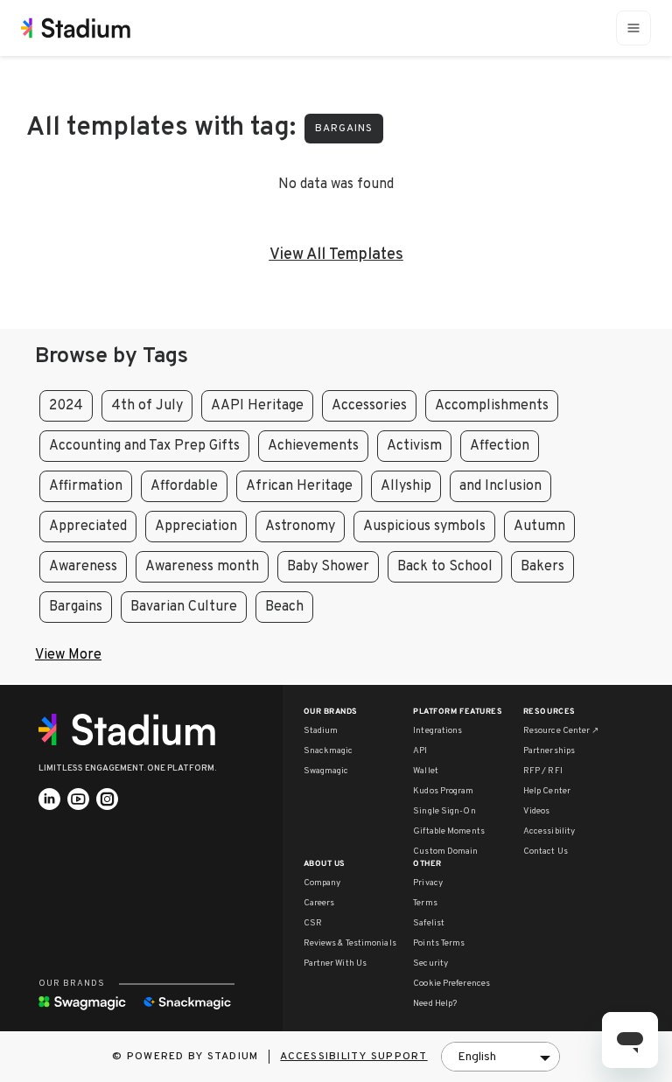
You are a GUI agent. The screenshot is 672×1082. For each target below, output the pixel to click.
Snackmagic (329, 751)
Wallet (425, 771)
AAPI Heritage (257, 406)
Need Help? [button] (435, 1003)
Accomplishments (492, 406)
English (477, 1057)
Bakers (542, 567)
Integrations (437, 730)
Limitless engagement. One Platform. (127, 768)
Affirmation (85, 486)
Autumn (539, 526)
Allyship (406, 486)
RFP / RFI (543, 771)
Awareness (83, 567)
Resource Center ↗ (561, 730)
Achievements (313, 446)
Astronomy (300, 526)
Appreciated (88, 526)
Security (430, 963)
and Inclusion (500, 486)
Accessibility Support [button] (353, 1056)
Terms (425, 903)
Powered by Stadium (193, 1057)
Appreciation (196, 526)
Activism (414, 446)
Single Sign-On (444, 811)
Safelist (428, 923)
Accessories (369, 406)
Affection (499, 446)
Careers (319, 903)
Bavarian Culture (183, 607)
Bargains (344, 129)
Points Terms (439, 943)
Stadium (321, 730)
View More (68, 655)
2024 (66, 406)
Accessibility (549, 831)
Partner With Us (336, 963)
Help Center (546, 791)
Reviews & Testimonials (350, 943)
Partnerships (549, 751)
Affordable (184, 486)
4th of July (147, 406)
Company (322, 883)
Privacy (428, 883)
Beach (284, 607)
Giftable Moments (449, 831)
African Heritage (299, 486)
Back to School (445, 567)
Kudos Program (443, 791)
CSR (313, 923)
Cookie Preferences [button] (451, 983)
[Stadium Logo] (133, 729)
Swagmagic (326, 771)
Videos (536, 811)
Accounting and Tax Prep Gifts (144, 446)
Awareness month (202, 567)
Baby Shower (328, 567)
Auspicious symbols (424, 526)
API (420, 751)
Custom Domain (445, 851)
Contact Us (545, 851)
